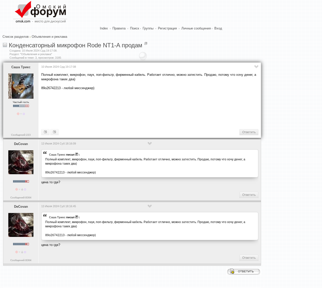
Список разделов (16, 37)
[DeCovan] (45, 132)
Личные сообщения (196, 28)
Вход (218, 28)
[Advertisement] (132, 109)
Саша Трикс (20, 67)
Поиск (134, 28)
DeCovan (21, 144)
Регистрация (167, 28)
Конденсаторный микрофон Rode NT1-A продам (75, 45)
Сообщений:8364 (20, 197)
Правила (119, 28)
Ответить (249, 132)
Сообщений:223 (21, 134)
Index (104, 28)
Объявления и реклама (49, 37)
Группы (148, 28)
